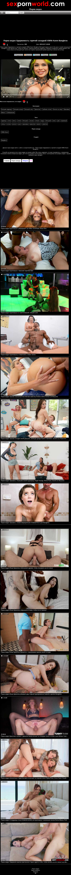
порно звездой (38, 155)
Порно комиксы (35, 870)
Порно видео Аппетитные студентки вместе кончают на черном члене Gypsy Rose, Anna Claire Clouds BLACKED (35, 778)
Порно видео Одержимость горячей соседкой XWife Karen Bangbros (35, 41)
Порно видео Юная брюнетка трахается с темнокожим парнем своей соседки (26, 652)
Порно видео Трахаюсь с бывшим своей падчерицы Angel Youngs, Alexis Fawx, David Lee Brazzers (32, 480)
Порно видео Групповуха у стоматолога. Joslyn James (18, 354)
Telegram (35, 871)
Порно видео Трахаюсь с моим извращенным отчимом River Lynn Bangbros (25, 522)
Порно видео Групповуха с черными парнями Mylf (17, 270)
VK (35, 873)
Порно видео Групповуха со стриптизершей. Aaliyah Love (19, 312)
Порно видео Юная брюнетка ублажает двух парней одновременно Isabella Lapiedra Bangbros (31, 694)
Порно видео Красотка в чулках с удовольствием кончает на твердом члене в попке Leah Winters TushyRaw (35, 736)
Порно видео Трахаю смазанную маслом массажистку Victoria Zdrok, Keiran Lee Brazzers (29, 396)
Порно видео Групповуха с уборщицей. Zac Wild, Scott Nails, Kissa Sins (23, 228)
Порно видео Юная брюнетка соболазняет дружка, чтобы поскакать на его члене (27, 568)
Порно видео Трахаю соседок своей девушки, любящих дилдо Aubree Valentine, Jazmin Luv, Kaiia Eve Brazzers (35, 438)
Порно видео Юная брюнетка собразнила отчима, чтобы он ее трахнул (23, 610)
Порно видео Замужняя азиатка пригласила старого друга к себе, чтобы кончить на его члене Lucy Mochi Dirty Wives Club (35, 862)
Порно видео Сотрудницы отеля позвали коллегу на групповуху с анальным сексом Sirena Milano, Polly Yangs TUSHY (35, 820)
